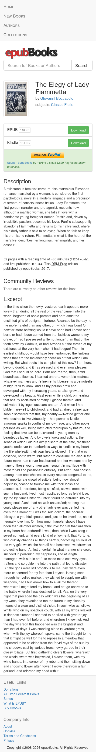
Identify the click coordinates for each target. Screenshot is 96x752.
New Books (14, 16)
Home (8, 6)
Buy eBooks (12, 708)
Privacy (8, 740)
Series (8, 698)
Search (82, 65)
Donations (10, 689)
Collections (15, 34)
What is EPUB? (14, 703)
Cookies (9, 731)
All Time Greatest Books (21, 694)
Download (78, 130)
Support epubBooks (19, 162)
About (7, 726)
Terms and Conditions (19, 735)
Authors (11, 25)
